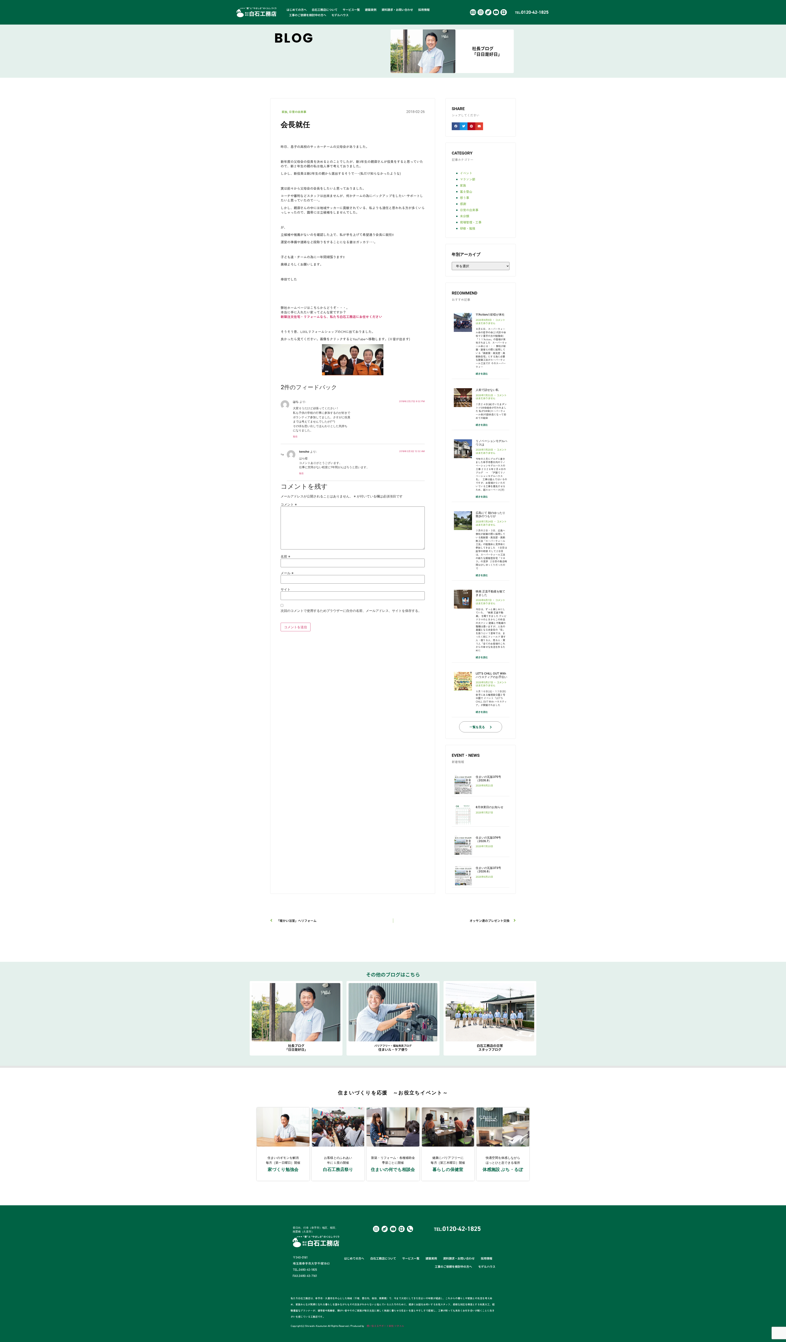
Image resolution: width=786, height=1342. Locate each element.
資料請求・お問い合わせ (397, 10)
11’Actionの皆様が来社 (490, 314)
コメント (289, 504)
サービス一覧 (351, 10)
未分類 (464, 216)
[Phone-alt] (410, 1229)
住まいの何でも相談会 (393, 1169)
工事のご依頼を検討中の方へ (307, 15)
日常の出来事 (297, 112)
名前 (285, 556)
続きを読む (482, 373)
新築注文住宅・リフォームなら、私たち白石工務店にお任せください (331, 316)
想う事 (464, 197)
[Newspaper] (473, 12)
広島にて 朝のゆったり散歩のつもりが (490, 514)
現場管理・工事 (470, 222)
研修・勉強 (467, 228)
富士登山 (466, 191)
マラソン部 (467, 179)
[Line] (503, 12)
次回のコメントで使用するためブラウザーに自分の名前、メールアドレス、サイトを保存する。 (351, 610)
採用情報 (424, 10)
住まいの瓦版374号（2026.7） (488, 839)
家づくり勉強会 (283, 1169)
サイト (285, 589)
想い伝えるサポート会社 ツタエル (385, 1325)
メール (287, 573)
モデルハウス (340, 15)
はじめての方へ (297, 10)
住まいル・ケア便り (393, 1048)
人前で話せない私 (487, 389)
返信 (295, 436)
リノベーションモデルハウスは (491, 442)
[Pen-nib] (488, 12)
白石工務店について (325, 10)
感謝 (463, 204)
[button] (456, 126)
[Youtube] (496, 12)
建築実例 (370, 10)
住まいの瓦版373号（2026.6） (488, 869)
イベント (466, 173)
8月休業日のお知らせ (489, 807)
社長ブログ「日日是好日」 (487, 51)
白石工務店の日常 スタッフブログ (490, 1047)
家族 (284, 112)
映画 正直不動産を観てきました (490, 593)
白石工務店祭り (338, 1169)
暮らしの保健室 (448, 1169)
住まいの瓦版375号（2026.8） (488, 778)
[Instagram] (481, 12)
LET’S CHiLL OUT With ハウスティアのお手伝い (491, 675)
